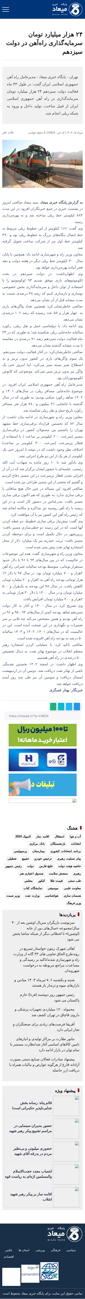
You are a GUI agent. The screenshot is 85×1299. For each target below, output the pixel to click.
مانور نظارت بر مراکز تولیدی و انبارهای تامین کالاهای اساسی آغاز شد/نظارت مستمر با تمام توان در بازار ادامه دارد (44, 1044)
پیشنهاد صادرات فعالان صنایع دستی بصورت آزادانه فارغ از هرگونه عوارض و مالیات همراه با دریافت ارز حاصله (44, 1064)
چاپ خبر (8, 132)
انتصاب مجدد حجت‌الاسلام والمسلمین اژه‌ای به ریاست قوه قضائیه (28, 1176)
